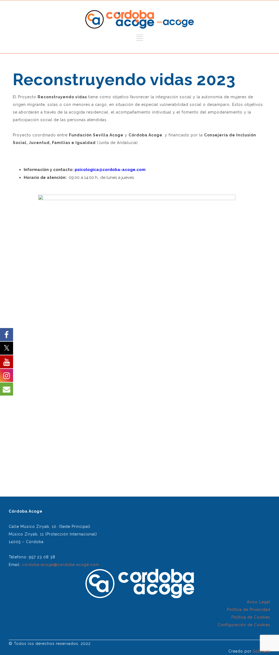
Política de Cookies (250, 617)
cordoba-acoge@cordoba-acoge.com (60, 564)
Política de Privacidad (248, 609)
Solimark (261, 651)
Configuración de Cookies (244, 625)
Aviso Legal (258, 602)
